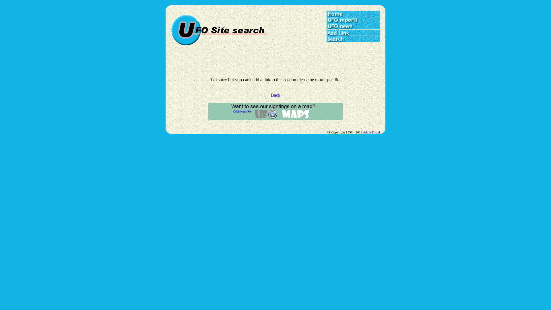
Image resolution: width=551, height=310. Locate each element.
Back (275, 95)
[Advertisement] (275, 64)
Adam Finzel (371, 132)
